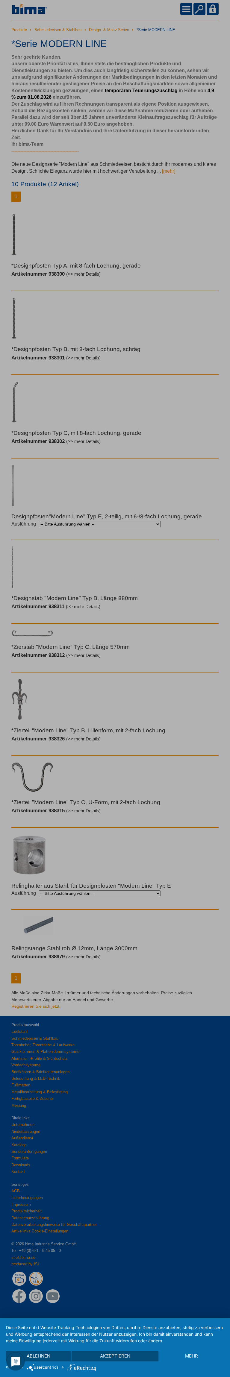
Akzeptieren (115, 1356)
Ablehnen (38, 1356)
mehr (191, 1356)
